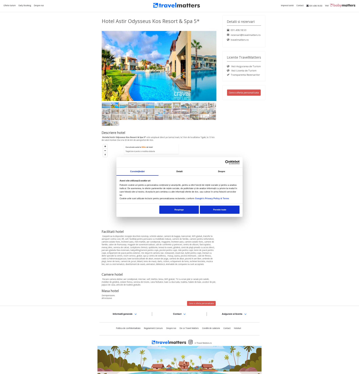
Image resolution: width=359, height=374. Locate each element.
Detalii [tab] (179, 171)
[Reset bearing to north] (105, 155)
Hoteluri (237, 328)
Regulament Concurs (153, 328)
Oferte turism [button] (10, 5)
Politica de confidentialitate (128, 328)
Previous (97, 70)
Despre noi (39, 5)
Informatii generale (123, 313)
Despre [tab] (221, 171)
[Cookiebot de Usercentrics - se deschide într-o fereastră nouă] (227, 162)
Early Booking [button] (25, 5)
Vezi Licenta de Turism (243, 70)
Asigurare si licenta (232, 313)
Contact (300, 5)
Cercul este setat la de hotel (139, 147)
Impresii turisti (287, 5)
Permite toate (219, 209)
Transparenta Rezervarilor (245, 74)
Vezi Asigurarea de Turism (246, 66)
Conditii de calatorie (211, 328)
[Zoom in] (105, 146)
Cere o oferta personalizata (201, 303)
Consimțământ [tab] (137, 171)
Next (221, 70)
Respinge (179, 209)
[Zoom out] (105, 150)
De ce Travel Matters (189, 328)
